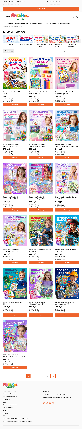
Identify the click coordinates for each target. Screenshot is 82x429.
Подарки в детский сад (9, 391)
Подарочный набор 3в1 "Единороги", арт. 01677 (37, 198)
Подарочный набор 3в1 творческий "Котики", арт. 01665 (14, 356)
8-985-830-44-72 (48, 395)
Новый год (10, 23)
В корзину (15, 104)
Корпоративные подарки (10, 396)
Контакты (5, 413)
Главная (5, 26)
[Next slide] (79, 41)
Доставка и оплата (8, 407)
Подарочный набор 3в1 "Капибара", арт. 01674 (11, 250)
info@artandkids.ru (55, 4)
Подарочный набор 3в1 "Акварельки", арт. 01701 (37, 145)
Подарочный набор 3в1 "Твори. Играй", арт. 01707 (40, 93)
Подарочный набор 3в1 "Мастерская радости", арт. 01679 (66, 145)
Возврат (5, 410)
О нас (4, 402)
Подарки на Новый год (9, 394)
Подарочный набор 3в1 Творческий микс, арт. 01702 (12, 145)
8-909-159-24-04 (61, 395)
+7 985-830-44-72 (55, 1)
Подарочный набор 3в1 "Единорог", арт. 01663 (37, 303)
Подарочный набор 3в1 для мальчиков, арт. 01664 (64, 303)
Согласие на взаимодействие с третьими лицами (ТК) (17, 421)
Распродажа (6, 399)
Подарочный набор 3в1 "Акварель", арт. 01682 (11, 198)
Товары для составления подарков (60, 23)
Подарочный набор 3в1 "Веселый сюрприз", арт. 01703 (66, 93)
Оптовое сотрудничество (10, 405)
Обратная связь (7, 416)
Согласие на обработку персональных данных (15, 418)
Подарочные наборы (21, 23)
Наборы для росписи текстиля (39, 23)
